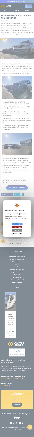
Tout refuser (17, 227)
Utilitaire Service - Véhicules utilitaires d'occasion (6, 6)
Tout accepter (17, 223)
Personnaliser (17, 230)
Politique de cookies (17, 233)
